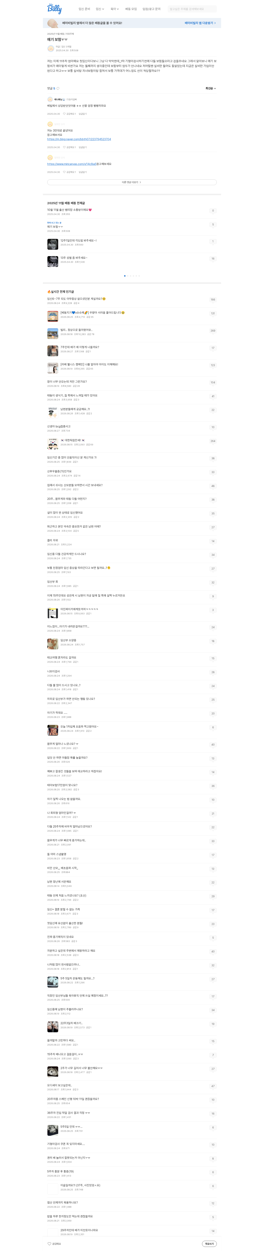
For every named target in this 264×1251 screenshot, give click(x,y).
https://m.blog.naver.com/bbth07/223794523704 (79, 139)
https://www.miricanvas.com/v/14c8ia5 (71, 164)
